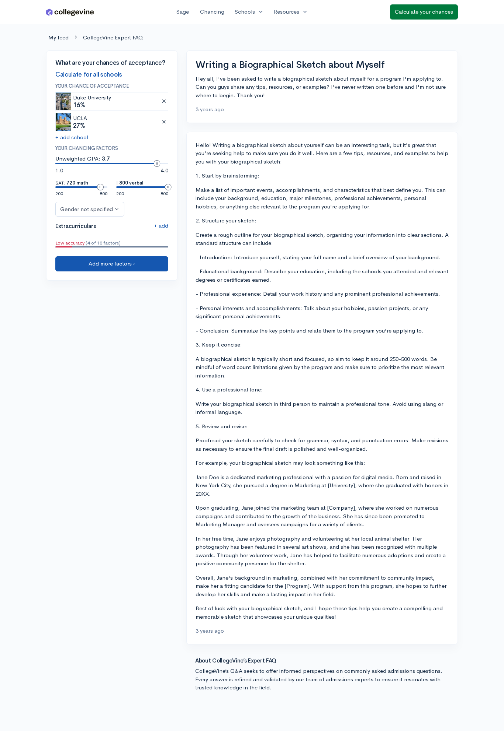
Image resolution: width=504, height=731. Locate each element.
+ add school (71, 137)
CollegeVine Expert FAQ (113, 37)
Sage (182, 11)
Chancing (212, 11)
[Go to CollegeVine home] (70, 12)
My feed (58, 37)
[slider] (156, 163)
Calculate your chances (424, 11)
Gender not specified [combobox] (86, 208)
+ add (161, 225)
